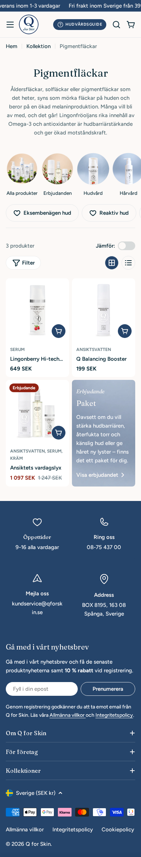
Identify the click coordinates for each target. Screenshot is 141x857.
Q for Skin (38, 844)
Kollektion (38, 46)
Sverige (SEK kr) (35, 793)
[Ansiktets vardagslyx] (37, 411)
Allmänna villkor (68, 715)
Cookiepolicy (118, 829)
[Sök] (116, 24)
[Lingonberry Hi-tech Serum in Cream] (37, 310)
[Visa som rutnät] (112, 263)
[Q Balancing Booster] (103, 310)
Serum (17, 349)
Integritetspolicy (114, 715)
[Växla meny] (10, 24)
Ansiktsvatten (93, 349)
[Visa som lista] (128, 263)
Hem (11, 46)
